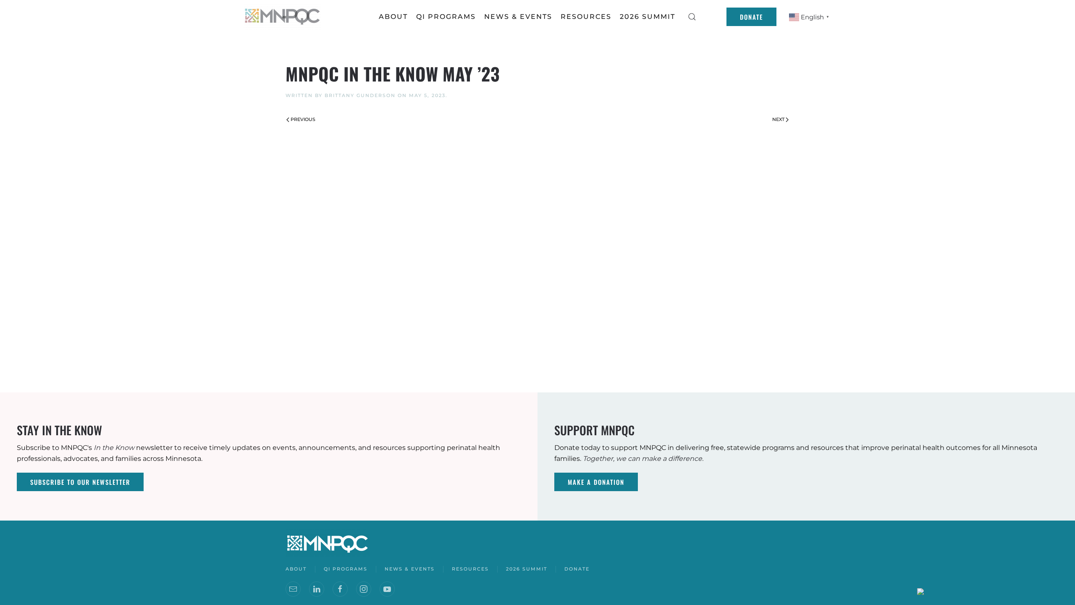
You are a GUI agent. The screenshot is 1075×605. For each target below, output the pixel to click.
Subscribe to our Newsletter (80, 482)
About (393, 17)
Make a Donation (596, 482)
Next (778, 119)
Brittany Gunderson (360, 95)
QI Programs (446, 17)
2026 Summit (647, 17)
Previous (303, 119)
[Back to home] (283, 17)
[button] (692, 17)
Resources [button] (586, 17)
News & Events (410, 569)
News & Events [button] (518, 17)
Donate (751, 16)
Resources (470, 569)
